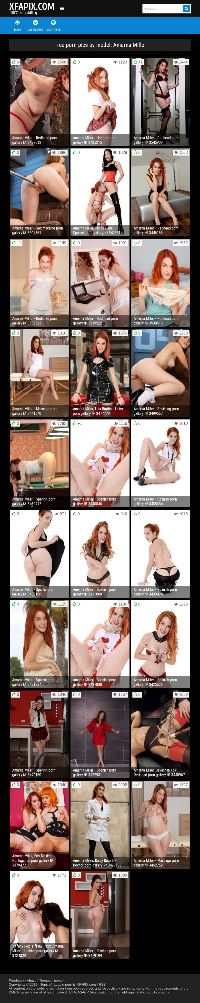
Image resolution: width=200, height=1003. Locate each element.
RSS (102, 984)
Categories (35, 29)
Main (17, 29)
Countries (53, 29)
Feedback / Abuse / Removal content (37, 980)
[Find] (186, 8)
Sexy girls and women (33, 8)
